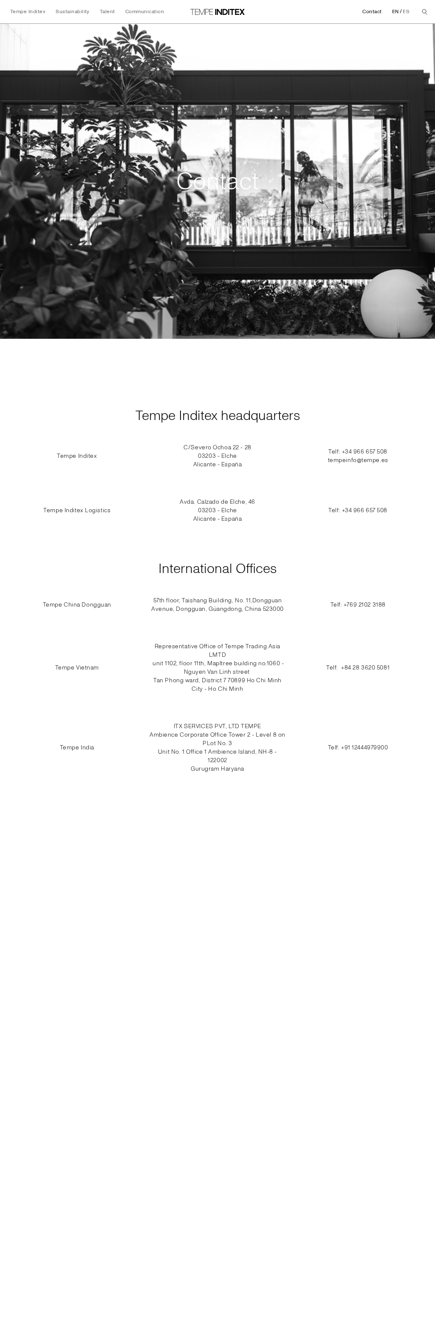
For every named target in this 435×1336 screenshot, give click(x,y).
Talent (107, 11)
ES (406, 11)
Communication (144, 11)
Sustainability (73, 11)
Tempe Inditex (27, 11)
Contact (371, 11)
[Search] (425, 12)
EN (395, 11)
